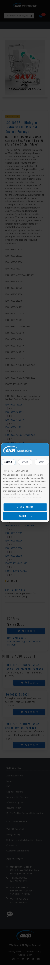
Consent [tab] (8, 462)
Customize (23, 515)
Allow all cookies (25, 507)
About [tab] (42, 462)
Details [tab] (25, 462)
